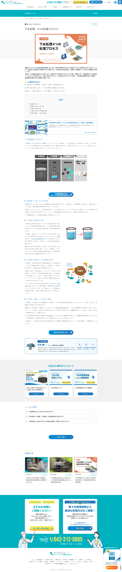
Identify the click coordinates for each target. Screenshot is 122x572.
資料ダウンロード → (112, 567)
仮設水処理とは (40, 559)
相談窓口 (81, 559)
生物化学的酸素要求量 (37, 239)
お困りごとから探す (49, 559)
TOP (26, 18)
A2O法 (55, 283)
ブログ (73, 561)
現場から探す (58, 559)
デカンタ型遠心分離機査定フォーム (60, 563)
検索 (91, 561)
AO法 (51, 283)
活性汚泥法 (38, 271)
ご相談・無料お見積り (81, 2)
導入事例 (65, 559)
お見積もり (85, 561)
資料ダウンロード (95, 2)
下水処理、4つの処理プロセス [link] (44, 18)
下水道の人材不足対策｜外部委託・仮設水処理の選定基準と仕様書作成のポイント (36, 480)
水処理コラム (32, 18)
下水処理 (94, 24)
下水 (34, 70)
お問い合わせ (48, 563)
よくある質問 (87, 559)
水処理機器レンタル (73, 559)
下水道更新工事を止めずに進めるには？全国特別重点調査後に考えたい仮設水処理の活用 (61, 480)
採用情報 (52, 561)
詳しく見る (80, 528)
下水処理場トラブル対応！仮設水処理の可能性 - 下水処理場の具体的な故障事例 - (85, 480)
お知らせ (79, 561)
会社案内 (46, 561)
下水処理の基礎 (39, 68)
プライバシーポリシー (73, 563)
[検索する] (115, 2)
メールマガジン (59, 561)
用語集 (40, 561)
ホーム (33, 559)
